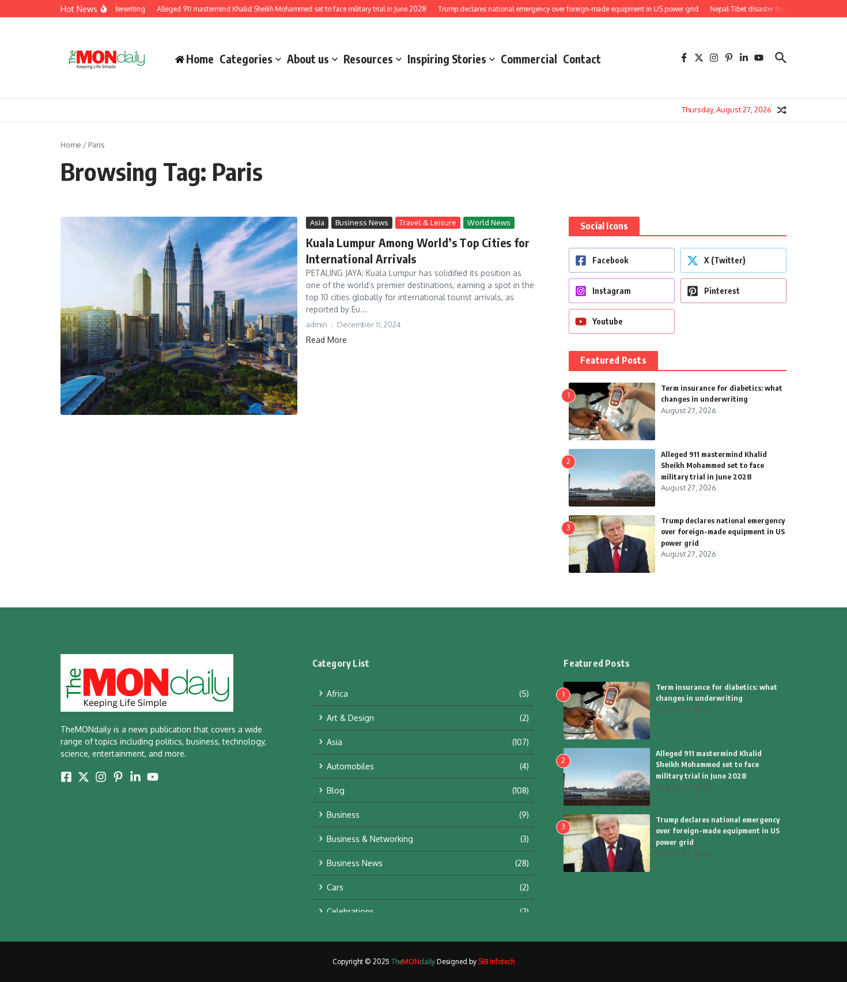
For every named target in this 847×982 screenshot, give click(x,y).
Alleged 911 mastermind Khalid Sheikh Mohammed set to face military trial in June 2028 (714, 465)
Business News (361, 222)
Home (70, 144)
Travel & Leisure (427, 222)
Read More (326, 340)
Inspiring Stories (446, 59)
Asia (317, 222)
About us (308, 59)
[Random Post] (781, 110)
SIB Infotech (496, 961)
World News (489, 222)
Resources (368, 59)
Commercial (529, 59)
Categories (246, 59)
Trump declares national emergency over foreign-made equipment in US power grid (723, 531)
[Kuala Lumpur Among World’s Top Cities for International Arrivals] (178, 316)
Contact (582, 59)
